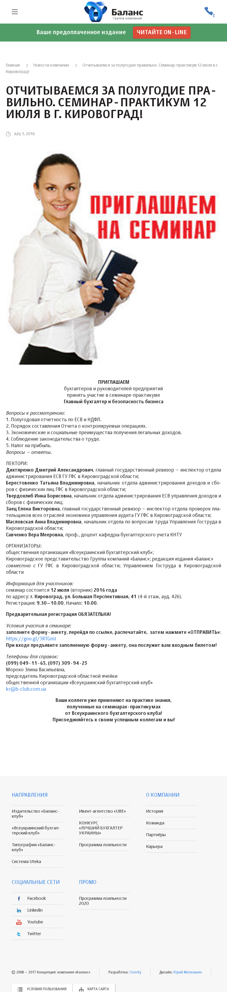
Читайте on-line (162, 32)
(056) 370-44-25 (209, 11)
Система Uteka (26, 861)
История (154, 811)
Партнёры (156, 835)
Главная (13, 65)
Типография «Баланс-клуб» (34, 847)
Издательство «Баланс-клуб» (35, 814)
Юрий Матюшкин (188, 972)
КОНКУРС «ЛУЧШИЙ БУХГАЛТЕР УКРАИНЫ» (101, 828)
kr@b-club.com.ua (26, 689)
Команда (155, 823)
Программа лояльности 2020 (103, 901)
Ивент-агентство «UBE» (102, 811)
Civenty (135, 972)
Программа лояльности (103, 845)
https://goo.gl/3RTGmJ (31, 639)
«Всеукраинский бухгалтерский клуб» (36, 830)
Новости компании (51, 65)
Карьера (154, 846)
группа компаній (113, 11)
